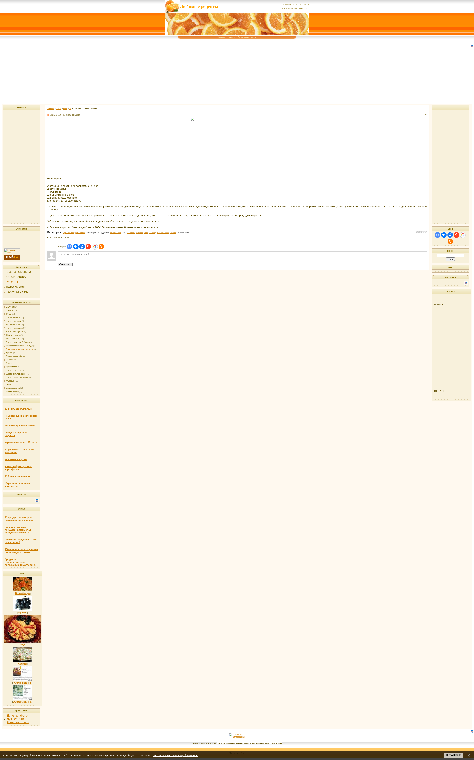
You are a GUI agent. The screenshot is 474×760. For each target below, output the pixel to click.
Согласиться (453, 755)
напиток (139, 233)
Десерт (9, 353)
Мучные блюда (13, 338)
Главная (222, 37)
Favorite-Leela (115, 233)
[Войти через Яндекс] (88, 246)
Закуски (10, 307)
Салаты (9, 310)
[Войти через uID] (69, 246)
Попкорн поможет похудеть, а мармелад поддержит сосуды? (18, 530)
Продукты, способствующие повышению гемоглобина (20, 562)
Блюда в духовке (14, 370)
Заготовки (11, 360)
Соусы (9, 363)
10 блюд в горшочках (17, 476)
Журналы (10, 381)
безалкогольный (163, 233)
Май (65, 108)
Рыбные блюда (13, 324)
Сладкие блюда (13, 335)
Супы (8, 314)
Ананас (173, 233)
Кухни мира (11, 367)
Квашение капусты (16, 459)
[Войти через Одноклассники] (101, 246)
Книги (8, 384)
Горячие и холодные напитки (19, 349)
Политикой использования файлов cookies (175, 755)
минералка (131, 233)
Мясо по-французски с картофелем (18, 468)
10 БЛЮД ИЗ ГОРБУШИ (18, 408)
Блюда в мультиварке (16, 374)
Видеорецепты (13, 388)
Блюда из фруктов (14, 331)
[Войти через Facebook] (82, 246)
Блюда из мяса (13, 317)
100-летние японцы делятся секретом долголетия (21, 551)
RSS (307, 9)
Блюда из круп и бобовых (18, 342)
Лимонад (152, 233)
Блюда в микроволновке (17, 377)
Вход (253, 37)
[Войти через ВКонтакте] (76, 246)
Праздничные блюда (15, 356)
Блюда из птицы (13, 321)
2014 (58, 108)
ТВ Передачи (12, 391)
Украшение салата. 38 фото (21, 442)
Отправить (65, 264)
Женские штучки (18, 722)
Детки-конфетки (17, 715)
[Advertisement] (111, 78)
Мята (146, 233)
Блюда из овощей (14, 328)
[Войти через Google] (95, 247)
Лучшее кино (16, 719)
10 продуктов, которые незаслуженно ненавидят (20, 518)
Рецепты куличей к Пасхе (20, 425)
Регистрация (243, 37)
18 (70, 108)
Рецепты (232, 37)
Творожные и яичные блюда (19, 345)
